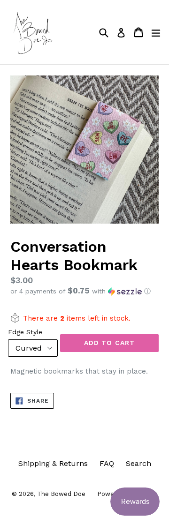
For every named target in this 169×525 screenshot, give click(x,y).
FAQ (107, 463)
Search (138, 463)
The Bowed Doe (61, 493)
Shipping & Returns (53, 463)
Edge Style (25, 332)
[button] (84, 291)
